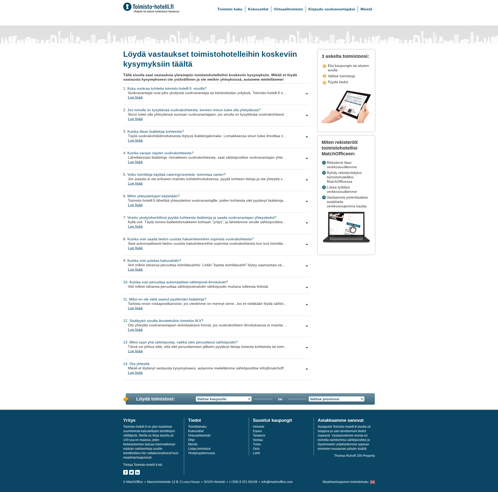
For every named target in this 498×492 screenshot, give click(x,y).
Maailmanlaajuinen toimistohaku (346, 482)
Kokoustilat (258, 9)
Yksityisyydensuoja (201, 453)
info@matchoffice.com (277, 482)
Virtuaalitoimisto (288, 9)
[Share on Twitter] (131, 472)
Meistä (366, 9)
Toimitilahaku (197, 426)
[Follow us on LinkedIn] (137, 472)
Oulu (256, 449)
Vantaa (258, 440)
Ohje (191, 440)
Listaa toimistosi (199, 449)
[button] (219, 98)
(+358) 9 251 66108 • (245, 482)
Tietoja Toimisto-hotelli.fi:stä (142, 465)
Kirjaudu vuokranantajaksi (331, 9)
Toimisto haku (230, 9)
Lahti (256, 453)
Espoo (257, 431)
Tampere (259, 435)
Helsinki (258, 426)
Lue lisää (135, 97)
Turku (257, 444)
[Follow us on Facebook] (125, 472)
